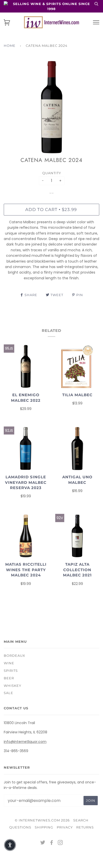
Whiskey (12, 686)
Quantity (51, 173)
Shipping (44, 827)
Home (10, 46)
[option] (51, 107)
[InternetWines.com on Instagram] (60, 843)
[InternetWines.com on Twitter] (43, 843)
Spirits (11, 671)
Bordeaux (14, 656)
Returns (85, 827)
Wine (9, 663)
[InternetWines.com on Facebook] (51, 843)
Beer (9, 678)
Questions (20, 827)
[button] (10, 845)
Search (80, 820)
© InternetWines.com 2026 (42, 820)
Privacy (65, 827)
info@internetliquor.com (25, 741)
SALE (8, 693)
